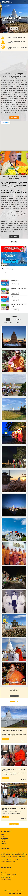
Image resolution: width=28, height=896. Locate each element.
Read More (6, 272)
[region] (14, 16)
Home (2, 834)
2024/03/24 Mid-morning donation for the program (13, 809)
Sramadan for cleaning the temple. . (12, 730)
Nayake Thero (4, 838)
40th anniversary (7, 269)
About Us (3, 836)
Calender (3, 841)
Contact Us (3, 843)
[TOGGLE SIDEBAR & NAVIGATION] (25, 2)
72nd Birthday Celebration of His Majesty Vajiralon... (13, 770)
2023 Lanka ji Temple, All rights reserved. (14, 890)
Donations (3, 839)
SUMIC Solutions (17, 893)
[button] (12, 31)
